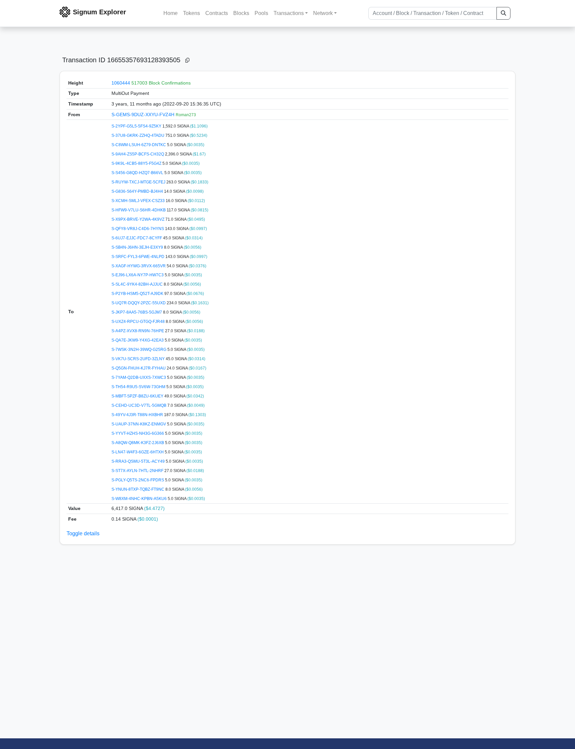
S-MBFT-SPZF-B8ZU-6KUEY (137, 396)
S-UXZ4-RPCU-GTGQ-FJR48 (138, 321)
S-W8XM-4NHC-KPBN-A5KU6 (139, 498)
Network (323, 13)
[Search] (503, 13)
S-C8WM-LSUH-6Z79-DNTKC (139, 144)
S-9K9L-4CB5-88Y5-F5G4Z (136, 163)
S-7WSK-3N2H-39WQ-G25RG (139, 349)
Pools (261, 13)
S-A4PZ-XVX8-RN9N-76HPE (138, 331)
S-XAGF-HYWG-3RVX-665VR (139, 266)
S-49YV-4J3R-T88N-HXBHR (137, 414)
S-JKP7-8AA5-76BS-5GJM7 (137, 312)
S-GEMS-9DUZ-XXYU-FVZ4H (143, 114)
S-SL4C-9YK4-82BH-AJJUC (137, 284)
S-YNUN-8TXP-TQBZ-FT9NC (138, 489)
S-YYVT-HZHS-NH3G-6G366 (138, 433)
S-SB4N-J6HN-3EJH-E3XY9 (137, 247)
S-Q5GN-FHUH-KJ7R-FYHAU (139, 368)
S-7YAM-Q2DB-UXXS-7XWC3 (139, 377)
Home (170, 13)
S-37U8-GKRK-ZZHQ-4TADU (138, 135)
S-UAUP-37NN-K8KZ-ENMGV (139, 424)
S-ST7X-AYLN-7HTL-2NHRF (137, 470)
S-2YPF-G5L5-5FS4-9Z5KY (136, 126)
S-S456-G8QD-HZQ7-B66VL (137, 172)
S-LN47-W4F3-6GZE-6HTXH (138, 452)
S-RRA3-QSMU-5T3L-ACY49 (138, 461)
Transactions (289, 13)
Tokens (191, 13)
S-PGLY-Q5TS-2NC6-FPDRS (138, 480)
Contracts (216, 13)
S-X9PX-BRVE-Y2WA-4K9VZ (138, 219)
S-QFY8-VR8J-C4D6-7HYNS (138, 228)
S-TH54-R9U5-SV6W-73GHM (138, 386)
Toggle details (83, 533)
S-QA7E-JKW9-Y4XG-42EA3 (138, 340)
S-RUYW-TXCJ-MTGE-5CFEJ (138, 182)
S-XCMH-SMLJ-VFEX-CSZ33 (138, 200)
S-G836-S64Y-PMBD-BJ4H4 (137, 191)
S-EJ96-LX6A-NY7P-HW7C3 (138, 275)
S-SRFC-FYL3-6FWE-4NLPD (138, 256)
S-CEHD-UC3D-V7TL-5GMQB (139, 405)
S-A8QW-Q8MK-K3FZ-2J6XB (138, 442)
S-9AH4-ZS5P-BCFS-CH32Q (138, 154)
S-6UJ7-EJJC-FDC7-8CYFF (137, 238)
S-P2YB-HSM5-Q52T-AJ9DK (137, 293)
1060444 (120, 83)
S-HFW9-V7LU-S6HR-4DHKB (139, 210)
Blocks (241, 13)
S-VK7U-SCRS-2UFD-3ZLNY (138, 359)
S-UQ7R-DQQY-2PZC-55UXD (139, 303)
